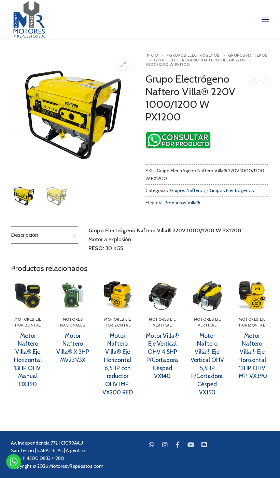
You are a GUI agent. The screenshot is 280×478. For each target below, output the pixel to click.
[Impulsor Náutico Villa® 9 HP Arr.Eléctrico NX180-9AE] (254, 81)
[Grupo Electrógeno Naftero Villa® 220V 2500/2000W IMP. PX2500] (266, 81)
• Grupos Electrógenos (193, 55)
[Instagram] (164, 444)
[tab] (44, 235)
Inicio (151, 55)
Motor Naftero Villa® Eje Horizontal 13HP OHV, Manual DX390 (28, 360)
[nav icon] (265, 19)
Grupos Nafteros (187, 190)
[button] (123, 64)
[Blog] (204, 444)
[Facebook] (177, 444)
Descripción (24, 235)
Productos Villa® (182, 203)
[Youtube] (190, 444)
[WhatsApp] (151, 444)
